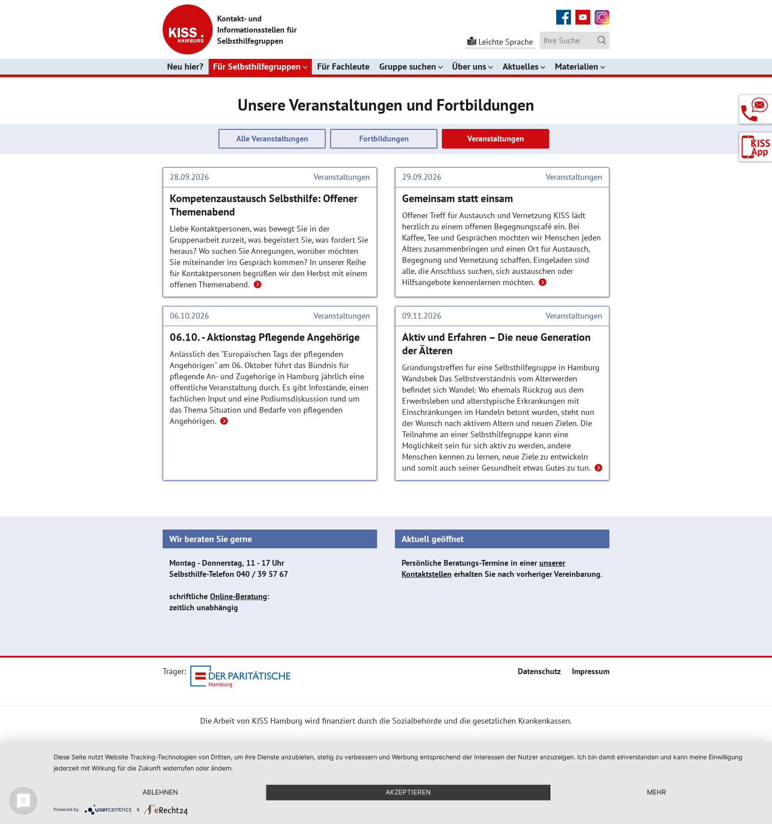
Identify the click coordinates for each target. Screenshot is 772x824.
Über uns (469, 66)
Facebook (563, 12)
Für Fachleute (343, 66)
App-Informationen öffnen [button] (755, 147)
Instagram (602, 12)
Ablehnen (160, 792)
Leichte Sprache (505, 42)
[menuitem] (539, 671)
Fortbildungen (384, 138)
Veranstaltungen (495, 138)
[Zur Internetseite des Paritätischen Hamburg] (240, 678)
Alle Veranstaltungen (272, 138)
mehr (656, 792)
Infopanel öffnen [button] (755, 106)
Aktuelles (520, 66)
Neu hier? (185, 66)
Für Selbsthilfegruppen (257, 66)
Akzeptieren (408, 792)
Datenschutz (539, 671)
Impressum (590, 671)
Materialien (576, 66)
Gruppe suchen (407, 66)
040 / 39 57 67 (262, 574)
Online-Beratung (238, 596)
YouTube (582, 12)
